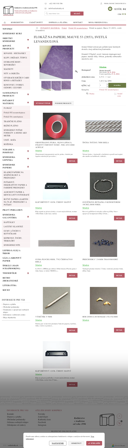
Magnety (8, 69)
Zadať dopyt (36, 22)
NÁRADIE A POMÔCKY (9, 151)
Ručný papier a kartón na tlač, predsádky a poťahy (16, 202)
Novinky (7, 28)
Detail (72, 161)
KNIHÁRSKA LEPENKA (9, 158)
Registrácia (121, 3)
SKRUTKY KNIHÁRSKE (9, 39)
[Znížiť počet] (107, 86)
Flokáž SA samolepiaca (13, 116)
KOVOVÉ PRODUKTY (9, 47)
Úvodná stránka (5, 22)
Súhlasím (95, 443)
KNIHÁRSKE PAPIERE (9, 166)
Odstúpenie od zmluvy (16, 425)
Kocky (6, 289)
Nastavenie (58, 443)
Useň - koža (10, 140)
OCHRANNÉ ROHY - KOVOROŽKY (13, 63)
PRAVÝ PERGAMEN (12, 209)
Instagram (42, 425)
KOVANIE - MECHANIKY (15, 53)
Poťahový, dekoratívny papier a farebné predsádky (15, 185)
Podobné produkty (63, 103)
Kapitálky (9, 222)
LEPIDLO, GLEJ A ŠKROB (12, 252)
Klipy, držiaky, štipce (15, 57)
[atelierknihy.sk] (22, 11)
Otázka (91, 94)
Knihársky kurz (12, 33)
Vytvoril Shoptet (120, 445)
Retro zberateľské (10, 279)
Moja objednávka (98, 22)
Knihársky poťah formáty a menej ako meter (15, 133)
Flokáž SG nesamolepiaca (14, 112)
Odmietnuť (76, 443)
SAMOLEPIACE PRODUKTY (10, 94)
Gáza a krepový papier (12, 259)
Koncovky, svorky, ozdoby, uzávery (14, 86)
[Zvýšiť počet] (107, 84)
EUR (124, 14)
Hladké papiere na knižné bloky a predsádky (14, 175)
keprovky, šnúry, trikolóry (13, 239)
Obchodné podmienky (11, 307)
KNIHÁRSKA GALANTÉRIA (10, 216)
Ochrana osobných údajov (17, 422)
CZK (119, 14)
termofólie (10, 273)
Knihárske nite (12, 245)
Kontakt (77, 22)
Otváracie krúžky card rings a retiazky (16, 79)
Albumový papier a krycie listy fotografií (16, 193)
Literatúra (10, 285)
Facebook (42, 422)
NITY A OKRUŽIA (12, 73)
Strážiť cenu (119, 95)
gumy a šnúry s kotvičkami (12, 232)
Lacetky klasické (13, 226)
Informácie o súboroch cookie (14, 314)
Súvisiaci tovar (43, 103)
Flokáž (8, 108)
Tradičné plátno (13, 121)
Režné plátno (11, 125)
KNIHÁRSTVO (17, 22)
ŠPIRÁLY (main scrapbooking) (11, 267)
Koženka (8, 144)
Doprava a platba (58, 22)
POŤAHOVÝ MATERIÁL (8, 102)
